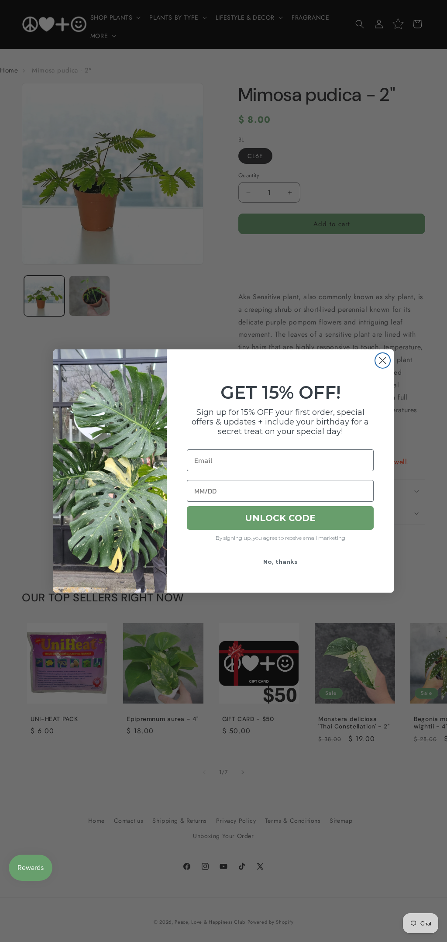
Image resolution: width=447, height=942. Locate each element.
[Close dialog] (382, 360)
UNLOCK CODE (280, 518)
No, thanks (280, 561)
